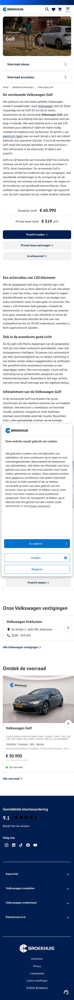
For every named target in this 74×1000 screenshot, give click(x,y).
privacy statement (39, 506)
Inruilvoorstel (35, 256)
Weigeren (37, 569)
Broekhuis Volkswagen (23, 87)
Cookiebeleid (37, 973)
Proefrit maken (35, 234)
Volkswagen (45, 106)
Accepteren (35, 543)
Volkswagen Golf (19, 728)
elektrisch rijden (12, 136)
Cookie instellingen (37, 980)
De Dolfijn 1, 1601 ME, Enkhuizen (31, 629)
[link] (38, 628)
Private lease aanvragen (35, 245)
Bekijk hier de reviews (16, 826)
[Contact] (66, 992)
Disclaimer (37, 958)
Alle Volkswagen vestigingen (20, 647)
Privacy (37, 966)
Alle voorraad (11, 778)
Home (5, 87)
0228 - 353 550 (21, 635)
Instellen (36, 557)
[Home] (22, 9)
